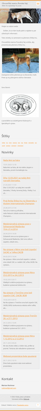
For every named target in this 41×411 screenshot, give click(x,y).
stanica (15, 143)
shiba (3, 143)
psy (22, 143)
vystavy (8, 146)
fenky (25, 143)
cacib (3, 146)
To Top (38, 405)
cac (36, 143)
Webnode (26, 399)
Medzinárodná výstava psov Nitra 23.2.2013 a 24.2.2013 (19, 274)
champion (20, 146)
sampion (13, 146)
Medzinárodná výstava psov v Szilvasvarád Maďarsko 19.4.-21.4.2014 (17, 226)
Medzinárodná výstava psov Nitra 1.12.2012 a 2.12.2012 (19, 337)
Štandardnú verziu (22, 405)
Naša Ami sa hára (11, 160)
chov (10, 143)
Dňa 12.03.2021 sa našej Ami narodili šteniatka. (16, 179)
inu (7, 143)
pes (19, 143)
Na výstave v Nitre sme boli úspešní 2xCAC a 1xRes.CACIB (19, 251)
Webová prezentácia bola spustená (19, 356)
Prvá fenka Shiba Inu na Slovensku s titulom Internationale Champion (20, 202)
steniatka (31, 143)
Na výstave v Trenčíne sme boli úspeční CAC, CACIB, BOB (17, 294)
